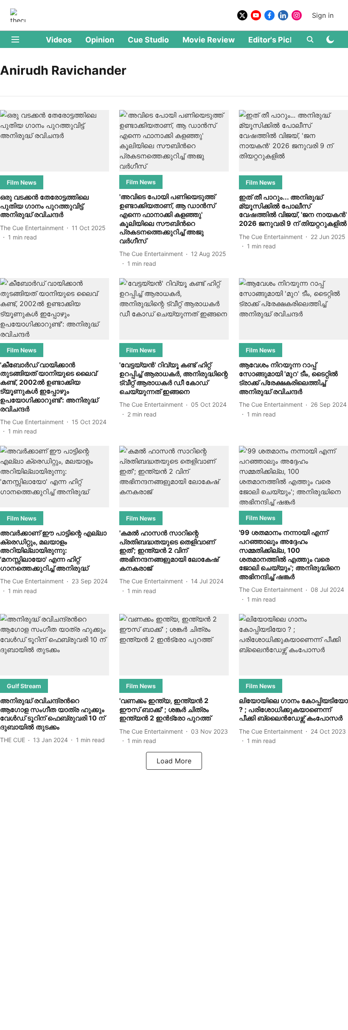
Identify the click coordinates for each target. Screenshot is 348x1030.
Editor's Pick (271, 39)
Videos (59, 39)
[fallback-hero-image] (54, 141)
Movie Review (208, 39)
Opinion (99, 39)
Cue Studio (148, 39)
